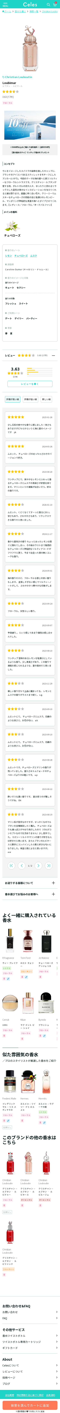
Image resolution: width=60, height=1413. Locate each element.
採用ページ (8, 1377)
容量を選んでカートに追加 (30, 1405)
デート (8, 318)
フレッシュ (10, 303)
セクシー (21, 287)
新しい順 (46, 399)
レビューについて (12, 1371)
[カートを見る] (54, 5)
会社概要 (9, 1395)
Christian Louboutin (18, 77)
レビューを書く (30, 384)
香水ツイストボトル (13, 1336)
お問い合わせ (10, 1312)
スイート (23, 303)
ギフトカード (10, 1348)
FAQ (4, 1318)
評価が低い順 (30, 399)
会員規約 (50, 1395)
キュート (9, 287)
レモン (8, 255)
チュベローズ (21, 255)
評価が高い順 (12, 399)
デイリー (19, 318)
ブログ (6, 1384)
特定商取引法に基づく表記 (30, 1395)
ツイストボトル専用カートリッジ (21, 1342)
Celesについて (10, 1365)
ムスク (33, 255)
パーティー (31, 318)
